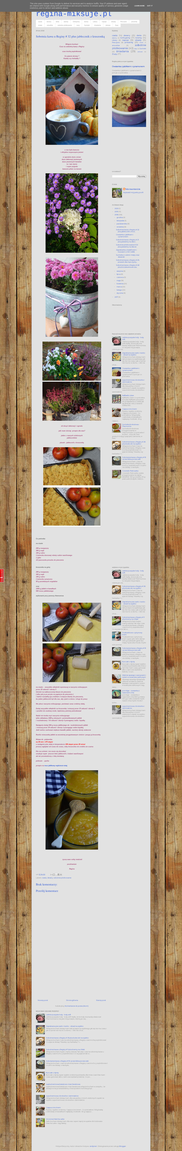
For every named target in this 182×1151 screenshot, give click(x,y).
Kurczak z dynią (52, 1073)
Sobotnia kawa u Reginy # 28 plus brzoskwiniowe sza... (127, 266)
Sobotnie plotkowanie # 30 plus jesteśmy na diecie (127, 246)
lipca (119, 274)
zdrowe (107, 25)
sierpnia (120, 271)
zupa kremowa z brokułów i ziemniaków (62, 1096)
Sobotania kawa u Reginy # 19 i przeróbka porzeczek (67, 1061)
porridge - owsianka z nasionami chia (131, 692)
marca (119, 287)
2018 (117, 215)
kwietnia (120, 284)
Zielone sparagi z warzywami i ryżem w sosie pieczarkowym (134, 676)
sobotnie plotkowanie (65, 25)
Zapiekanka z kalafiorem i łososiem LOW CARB (126, 251)
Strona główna (72, 1000)
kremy (86, 22)
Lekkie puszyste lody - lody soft (58, 1015)
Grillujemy (76, 22)
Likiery (95, 22)
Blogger (122, 1146)
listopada (120, 221)
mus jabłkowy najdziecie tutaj (56, 766)
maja (119, 280)
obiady (113, 22)
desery (49, 22)
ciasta (40, 22)
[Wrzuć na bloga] (54, 874)
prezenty (134, 22)
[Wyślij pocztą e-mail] (51, 874)
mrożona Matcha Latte (55, 1119)
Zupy (116, 25)
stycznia (120, 293)
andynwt (93, 1146)
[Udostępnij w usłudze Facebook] (58, 874)
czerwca (120, 277)
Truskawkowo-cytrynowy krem (132, 634)
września (120, 227)
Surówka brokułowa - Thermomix (131, 425)
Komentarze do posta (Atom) (76, 1006)
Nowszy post (43, 1000)
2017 (116, 297)
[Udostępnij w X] (56, 874)
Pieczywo (123, 22)
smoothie (50, 25)
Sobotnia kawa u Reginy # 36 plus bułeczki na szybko (67, 1038)
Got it (150, 6)
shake (40, 25)
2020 (117, 208)
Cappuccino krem (53, 1107)
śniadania (97, 25)
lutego (119, 290)
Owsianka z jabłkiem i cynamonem (128, 66)
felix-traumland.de (133, 189)
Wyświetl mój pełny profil (133, 192)
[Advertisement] (72, 973)
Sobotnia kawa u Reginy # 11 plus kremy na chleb (65, 1049)
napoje (104, 22)
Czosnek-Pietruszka (130, 471)
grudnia (120, 217)
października (122, 224)
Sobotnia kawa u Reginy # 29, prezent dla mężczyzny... (128, 261)
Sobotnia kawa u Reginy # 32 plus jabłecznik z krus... (127, 231)
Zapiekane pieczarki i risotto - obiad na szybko (64, 1026)
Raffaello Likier (128, 395)
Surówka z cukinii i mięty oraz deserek (127, 256)
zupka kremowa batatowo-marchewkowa (63, 1084)
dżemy (66, 22)
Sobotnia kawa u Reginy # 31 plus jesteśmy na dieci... (127, 241)
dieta (57, 22)
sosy (78, 25)
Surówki (87, 25)
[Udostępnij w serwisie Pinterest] (61, 874)
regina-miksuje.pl (74, 14)
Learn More (139, 6)
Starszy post (101, 1000)
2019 (116, 212)
